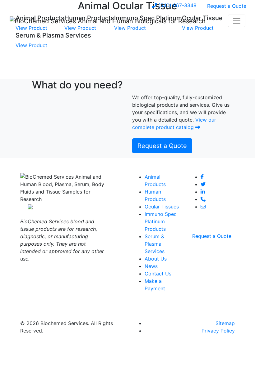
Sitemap (225, 323)
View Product (31, 45)
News (151, 266)
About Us (156, 259)
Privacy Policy (218, 331)
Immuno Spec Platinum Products (161, 221)
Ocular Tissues (162, 206)
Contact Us (158, 273)
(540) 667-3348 (177, 5)
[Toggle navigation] (236, 21)
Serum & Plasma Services (155, 243)
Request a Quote (226, 6)
